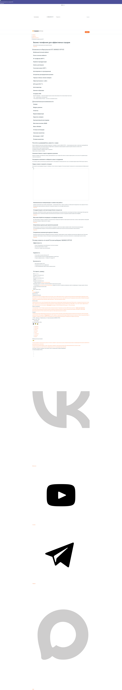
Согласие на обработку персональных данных (56, 342)
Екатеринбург (36, 320)
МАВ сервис (59, 296)
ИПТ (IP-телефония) (42, 296)
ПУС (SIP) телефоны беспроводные (46, 316)
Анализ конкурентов (51, 309)
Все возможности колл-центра (40, 305)
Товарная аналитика (67, 309)
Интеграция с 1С (66, 305)
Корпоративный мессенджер (73, 296)
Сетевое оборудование (82, 315)
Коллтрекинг (34, 309)
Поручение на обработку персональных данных (56, 345)
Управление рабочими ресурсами (47, 303)
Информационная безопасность (46, 313)
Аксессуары (77, 316)
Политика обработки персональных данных (40, 342)
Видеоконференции (82, 296)
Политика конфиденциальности (49, 346)
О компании (36, 333)
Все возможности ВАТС (61, 299)
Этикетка (55, 296)
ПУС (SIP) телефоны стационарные (56, 315)
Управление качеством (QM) (63, 307)
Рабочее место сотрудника (76, 302)
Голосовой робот (35, 307)
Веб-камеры (64, 315)
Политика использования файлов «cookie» (40, 345)
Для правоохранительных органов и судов (72, 345)
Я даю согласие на (42, 282)
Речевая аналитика (45, 307)
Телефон (34, 279)
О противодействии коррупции (60, 346)
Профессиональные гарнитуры (72, 315)
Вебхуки (61, 305)
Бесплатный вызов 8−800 (79, 313)
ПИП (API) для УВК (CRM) (70, 303)
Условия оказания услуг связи (37, 346)
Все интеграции (72, 305)
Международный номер (70, 313)
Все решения (41, 315)
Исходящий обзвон (47, 302)
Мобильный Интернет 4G (62, 316)
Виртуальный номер (49, 296)
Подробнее (2, 3)
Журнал (35, 336)
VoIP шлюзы (55, 316)
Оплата (35, 332)
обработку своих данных (45, 282)
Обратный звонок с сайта (52, 299)
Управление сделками (61, 303)
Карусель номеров (64, 296)
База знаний (55, 303)
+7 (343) (35, 292)
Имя (34, 273)
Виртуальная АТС (35, 296)
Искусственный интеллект (53, 307)
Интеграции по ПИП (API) (55, 305)
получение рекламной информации (45, 285)
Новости (35, 329)
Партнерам (36, 328)
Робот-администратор (36, 303)
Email (34, 276)
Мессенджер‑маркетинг (36, 310)
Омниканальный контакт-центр (38, 302)
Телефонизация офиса (36, 313)
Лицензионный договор (69, 342)
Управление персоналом (67, 302)
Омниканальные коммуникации (57, 302)
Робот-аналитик (44, 310)
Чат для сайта (77, 303)
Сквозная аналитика (59, 309)
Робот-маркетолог (50, 310)
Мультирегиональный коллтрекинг (60, 310)
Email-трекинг (73, 309)
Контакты (36, 335)
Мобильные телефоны (71, 316)
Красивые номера (62, 313)
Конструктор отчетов (85, 302)
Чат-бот (40, 307)
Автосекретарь (45, 299)
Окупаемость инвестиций (80, 309)
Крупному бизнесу (55, 313)
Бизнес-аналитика (72, 307)
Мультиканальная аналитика (42, 309)
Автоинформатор (39, 299)
